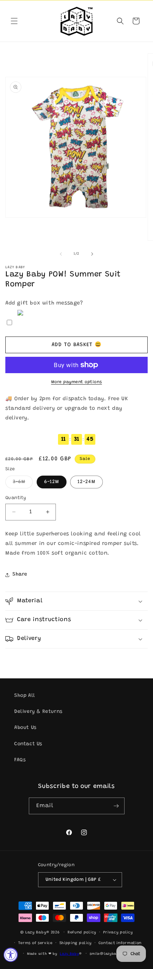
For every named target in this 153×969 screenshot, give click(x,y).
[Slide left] (61, 254)
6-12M (51, 482)
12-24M (86, 482)
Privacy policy (118, 932)
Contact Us (28, 744)
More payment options (76, 382)
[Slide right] (92, 254)
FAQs (20, 760)
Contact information (120, 943)
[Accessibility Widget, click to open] (11, 955)
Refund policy (82, 932)
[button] (14, 21)
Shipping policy (75, 943)
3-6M (23, 483)
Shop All (24, 695)
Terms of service (35, 943)
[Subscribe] (116, 806)
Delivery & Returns (38, 711)
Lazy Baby (69, 954)
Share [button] (19, 574)
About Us (25, 727)
